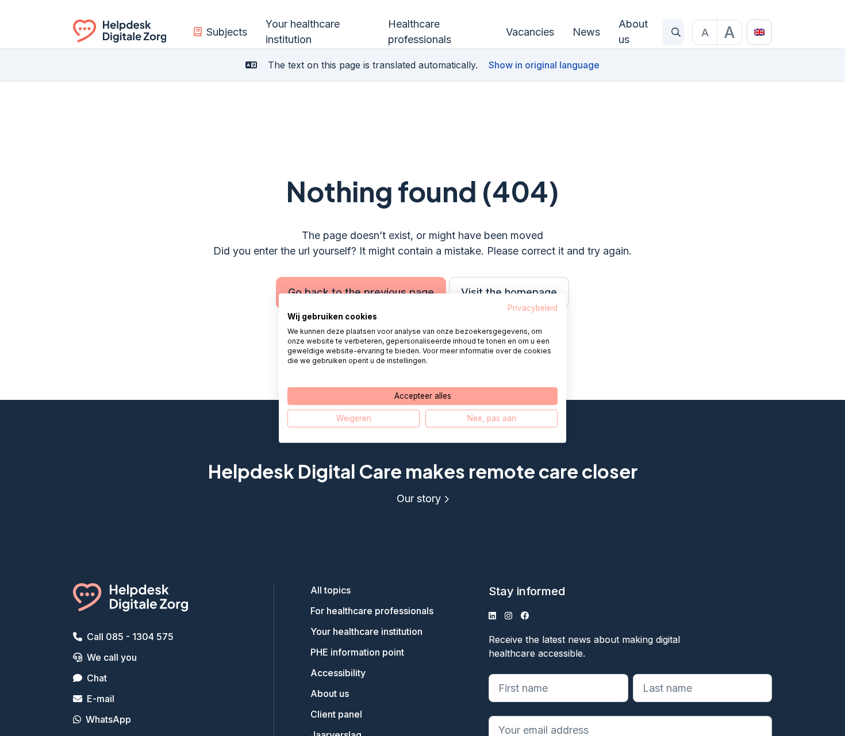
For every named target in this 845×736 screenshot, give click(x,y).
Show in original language (544, 65)
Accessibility (338, 673)
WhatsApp (108, 719)
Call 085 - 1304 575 (130, 636)
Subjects (226, 32)
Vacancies (530, 32)
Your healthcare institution (303, 31)
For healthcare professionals (371, 610)
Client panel (336, 714)
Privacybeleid (533, 307)
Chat (97, 678)
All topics (330, 590)
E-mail (100, 698)
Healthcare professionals (419, 31)
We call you (112, 657)
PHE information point (357, 652)
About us (633, 31)
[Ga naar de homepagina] (119, 32)
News (586, 32)
